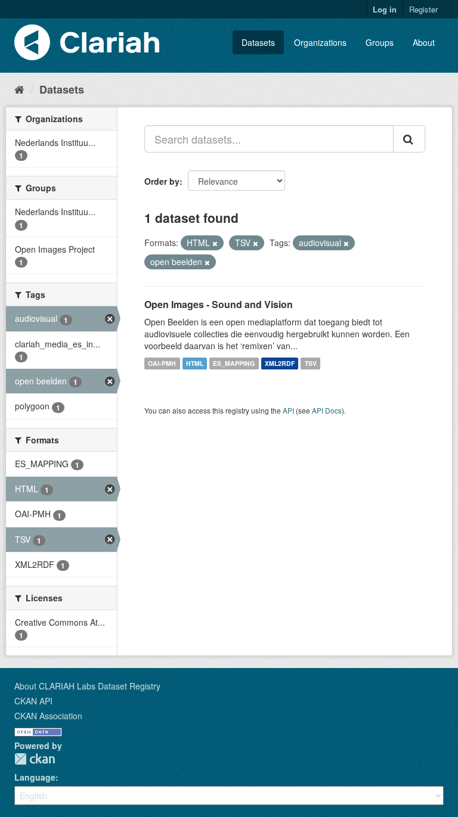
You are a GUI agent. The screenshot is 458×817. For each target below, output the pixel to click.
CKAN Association (48, 716)
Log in (385, 9)
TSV (311, 363)
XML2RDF (280, 363)
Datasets (258, 42)
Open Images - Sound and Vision (218, 304)
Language (34, 777)
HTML (194, 363)
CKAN (34, 759)
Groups (380, 42)
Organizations (320, 42)
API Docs (327, 410)
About (424, 42)
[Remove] (215, 243)
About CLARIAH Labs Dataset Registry (87, 686)
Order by (162, 181)
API (288, 410)
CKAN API (33, 701)
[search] (409, 139)
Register (423, 9)
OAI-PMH (162, 363)
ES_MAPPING (234, 363)
